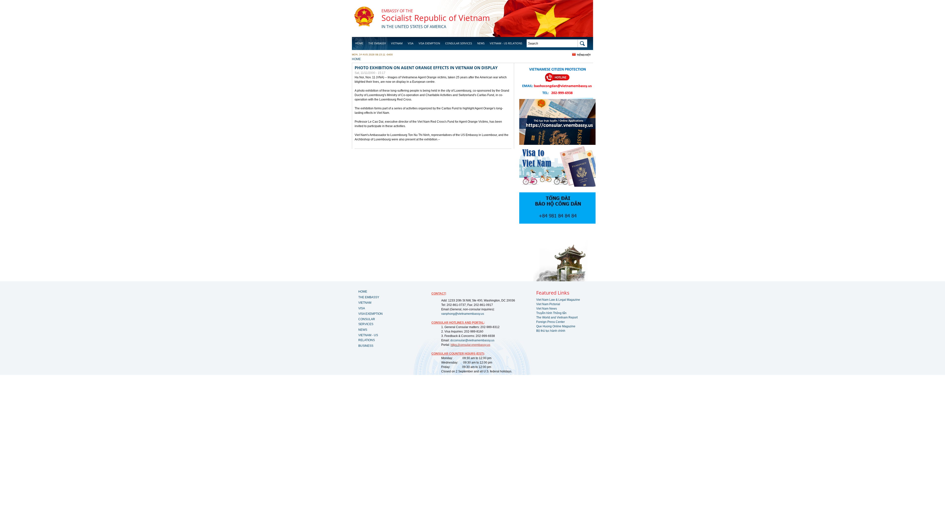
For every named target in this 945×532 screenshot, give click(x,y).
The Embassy (377, 43)
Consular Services (458, 43)
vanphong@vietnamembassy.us (462, 314)
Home (359, 43)
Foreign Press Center (550, 322)
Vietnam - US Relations (506, 43)
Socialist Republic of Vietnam (435, 17)
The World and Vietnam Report (557, 317)
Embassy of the (397, 11)
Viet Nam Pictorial (548, 304)
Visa (410, 43)
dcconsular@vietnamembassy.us (472, 340)
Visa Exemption (429, 43)
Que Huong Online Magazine (555, 326)
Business (361, 56)
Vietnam (397, 43)
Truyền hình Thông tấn (551, 313)
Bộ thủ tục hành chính (550, 330)
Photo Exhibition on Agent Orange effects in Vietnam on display (426, 68)
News (481, 43)
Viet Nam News (546, 308)
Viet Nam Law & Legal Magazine (558, 299)
